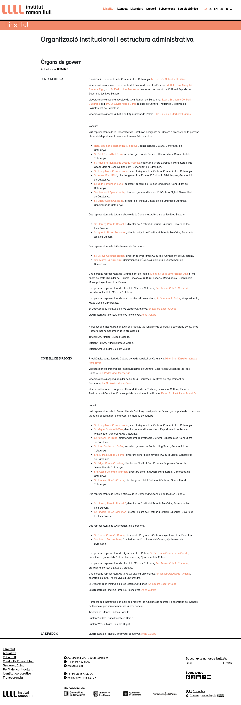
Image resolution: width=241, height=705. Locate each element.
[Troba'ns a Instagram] (193, 677)
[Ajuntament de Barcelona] (135, 693)
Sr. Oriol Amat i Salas (168, 298)
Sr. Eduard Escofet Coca (162, 308)
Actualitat (9, 653)
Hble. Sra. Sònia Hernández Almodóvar (116, 145)
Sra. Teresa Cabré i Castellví (172, 288)
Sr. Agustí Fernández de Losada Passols (117, 162)
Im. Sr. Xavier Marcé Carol (117, 383)
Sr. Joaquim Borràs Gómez (109, 480)
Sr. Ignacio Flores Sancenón (110, 232)
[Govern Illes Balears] (105, 693)
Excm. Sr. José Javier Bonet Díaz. (180, 393)
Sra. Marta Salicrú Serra (108, 259)
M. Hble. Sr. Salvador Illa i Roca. (169, 79)
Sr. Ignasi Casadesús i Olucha (173, 573)
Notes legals (209, 695)
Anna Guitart (148, 314)
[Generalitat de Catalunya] (76, 693)
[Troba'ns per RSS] (204, 677)
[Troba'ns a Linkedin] (198, 677)
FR (226, 8)
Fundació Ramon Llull (18, 661)
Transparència (13, 677)
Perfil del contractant (17, 669)
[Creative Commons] (220, 695)
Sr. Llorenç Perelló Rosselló (110, 223)
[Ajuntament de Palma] (164, 693)
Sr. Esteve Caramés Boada (109, 255)
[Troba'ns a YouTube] (209, 677)
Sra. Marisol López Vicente (109, 192)
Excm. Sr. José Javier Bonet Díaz (169, 273)
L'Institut (9, 649)
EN (216, 8)
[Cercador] (231, 9)
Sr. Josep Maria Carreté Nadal (111, 171)
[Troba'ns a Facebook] (188, 677)
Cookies (194, 695)
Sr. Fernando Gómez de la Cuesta (169, 553)
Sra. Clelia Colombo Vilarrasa (111, 471)
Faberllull (9, 657)
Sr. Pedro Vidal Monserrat (115, 372)
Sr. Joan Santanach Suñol (108, 183)
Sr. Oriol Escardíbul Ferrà (108, 154)
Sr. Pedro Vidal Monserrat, (125, 89)
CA (205, 8)
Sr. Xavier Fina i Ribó (105, 175)
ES (221, 8)
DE (210, 8)
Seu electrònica (13, 665)
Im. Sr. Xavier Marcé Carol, (121, 103)
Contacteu (199, 691)
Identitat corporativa (17, 673)
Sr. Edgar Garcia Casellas (108, 200)
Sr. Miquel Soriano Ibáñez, (109, 429)
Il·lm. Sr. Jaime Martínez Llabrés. (173, 113)
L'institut (17, 25)
